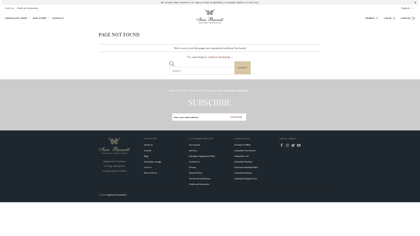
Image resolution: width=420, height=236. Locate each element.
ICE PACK (253, 2)
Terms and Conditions (199, 178)
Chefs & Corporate (27, 8)
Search (242, 68)
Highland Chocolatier (116, 195)
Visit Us (9, 8)
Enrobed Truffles (242, 145)
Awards (147, 150)
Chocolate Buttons (243, 173)
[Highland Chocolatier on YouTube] (298, 145)
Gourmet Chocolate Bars (246, 167)
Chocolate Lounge (152, 161)
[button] (18, 18)
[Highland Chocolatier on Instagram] (287, 145)
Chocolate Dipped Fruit (245, 178)
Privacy (192, 167)
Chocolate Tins (241, 156)
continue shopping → (220, 57)
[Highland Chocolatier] (210, 16)
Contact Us (194, 161)
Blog (146, 156)
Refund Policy (195, 173)
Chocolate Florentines (244, 150)
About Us (148, 145)
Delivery (193, 150)
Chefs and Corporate (199, 184)
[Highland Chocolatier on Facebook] (281, 145)
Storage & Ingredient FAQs (202, 156)
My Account (194, 145)
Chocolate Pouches (243, 161)
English (405, 8)
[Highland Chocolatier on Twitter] (293, 145)
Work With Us (150, 173)
